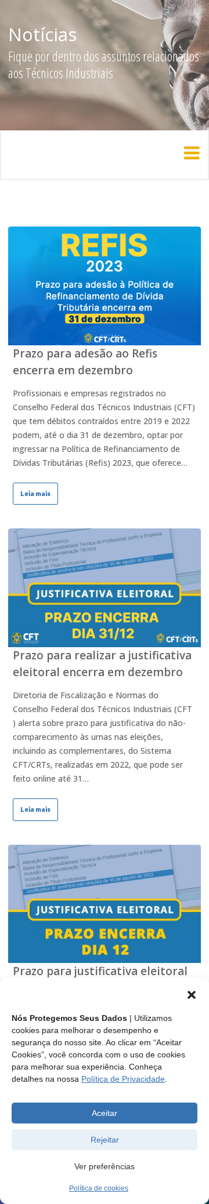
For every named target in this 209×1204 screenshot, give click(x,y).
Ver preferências (104, 1166)
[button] (191, 995)
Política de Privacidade (123, 1078)
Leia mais (35, 493)
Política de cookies (98, 1188)
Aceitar (104, 1113)
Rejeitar (105, 1139)
